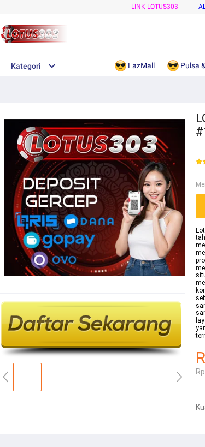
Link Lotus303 (154, 6)
